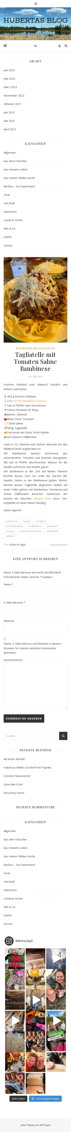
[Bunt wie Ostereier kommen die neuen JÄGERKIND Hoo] (35, 1021)
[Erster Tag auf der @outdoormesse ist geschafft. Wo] (35, 1000)
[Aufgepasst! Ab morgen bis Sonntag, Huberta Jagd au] (35, 979)
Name (8, 584)
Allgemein (10, 152)
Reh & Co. (10, 228)
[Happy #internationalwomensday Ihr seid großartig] (56, 1021)
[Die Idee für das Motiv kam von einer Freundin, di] (35, 958)
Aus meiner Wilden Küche (19, 178)
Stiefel (7, 237)
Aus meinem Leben (15, 169)
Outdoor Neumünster (17, 776)
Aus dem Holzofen (15, 161)
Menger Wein (42, 498)
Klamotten (10, 211)
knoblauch (52, 526)
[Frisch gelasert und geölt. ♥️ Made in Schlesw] (35, 1083)
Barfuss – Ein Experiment (19, 186)
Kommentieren (13, 660)
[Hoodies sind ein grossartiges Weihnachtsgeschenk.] (15, 958)
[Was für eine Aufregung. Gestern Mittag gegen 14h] (15, 1083)
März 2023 (10, 87)
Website (9, 621)
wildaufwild (52, 531)
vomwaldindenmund (30, 531)
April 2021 (10, 129)
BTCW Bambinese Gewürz (29, 401)
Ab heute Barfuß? (14, 759)
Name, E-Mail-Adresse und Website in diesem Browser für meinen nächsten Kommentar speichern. (32, 648)
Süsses (8, 245)
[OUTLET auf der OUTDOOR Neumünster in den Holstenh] (56, 1000)
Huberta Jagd (17, 544)
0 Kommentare (58, 544)
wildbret (10, 536)
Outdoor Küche (13, 220)
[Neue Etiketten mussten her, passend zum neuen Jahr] (15, 1041)
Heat (7, 195)
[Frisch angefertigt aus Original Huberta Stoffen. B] (15, 979)
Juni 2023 (9, 70)
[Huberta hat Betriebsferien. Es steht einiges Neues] (56, 979)
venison (10, 531)
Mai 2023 (9, 78)
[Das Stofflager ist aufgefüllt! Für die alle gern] (15, 1021)
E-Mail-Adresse (14, 602)
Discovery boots (14, 793)
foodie (26, 521)
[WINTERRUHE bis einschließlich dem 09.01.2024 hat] (15, 1062)
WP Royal (45, 1125)
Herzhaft (9, 203)
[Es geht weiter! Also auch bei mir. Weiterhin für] (56, 1041)
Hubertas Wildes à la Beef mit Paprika (27, 767)
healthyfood (35, 526)
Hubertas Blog (35, 21)
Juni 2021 (9, 112)
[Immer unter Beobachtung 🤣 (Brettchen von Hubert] (56, 1062)
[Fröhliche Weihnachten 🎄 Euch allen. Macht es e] (35, 1062)
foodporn (41, 521)
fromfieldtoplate (14, 526)
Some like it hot (13, 784)
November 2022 (14, 95)
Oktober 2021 (12, 104)
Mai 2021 (9, 121)
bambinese (12, 521)
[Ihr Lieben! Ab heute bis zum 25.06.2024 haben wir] (15, 1000)
